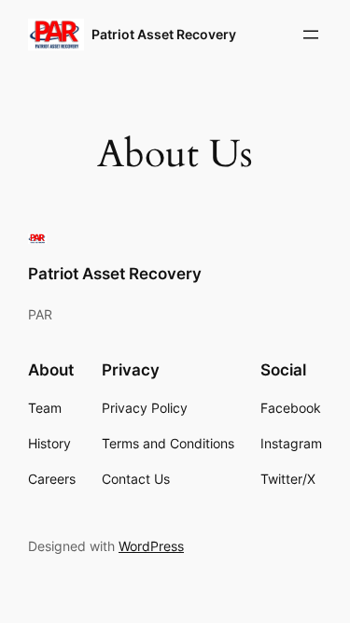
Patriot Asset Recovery (163, 34)
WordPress (151, 546)
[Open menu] (311, 34)
